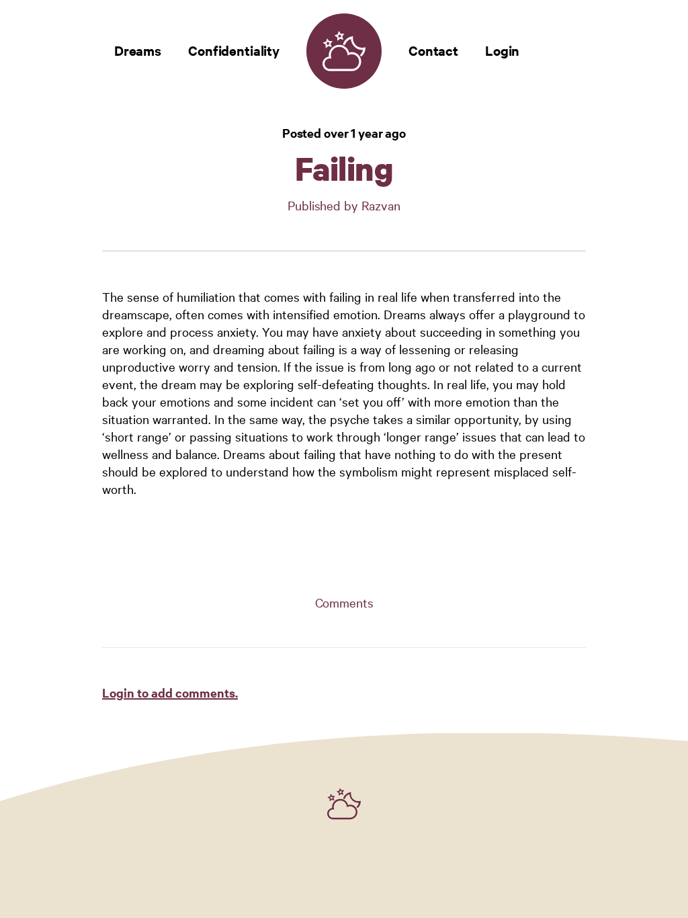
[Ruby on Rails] (344, 804)
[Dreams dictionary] (344, 51)
